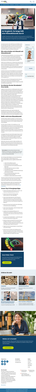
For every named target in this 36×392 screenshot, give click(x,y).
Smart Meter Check (30, 76)
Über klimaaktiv (17, 360)
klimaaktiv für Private (6, 4)
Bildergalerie (30, 364)
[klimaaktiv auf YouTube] (5, 364)
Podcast (29, 362)
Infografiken (30, 365)
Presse (29, 367)
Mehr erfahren (3, 385)
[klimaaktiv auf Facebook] (7, 361)
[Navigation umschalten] (33, 1)
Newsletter (29, 360)
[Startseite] (4, 2)
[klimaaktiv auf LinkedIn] (5, 361)
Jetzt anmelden (8, 347)
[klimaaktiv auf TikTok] (2, 364)
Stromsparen (17, 4)
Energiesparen (12, 4)
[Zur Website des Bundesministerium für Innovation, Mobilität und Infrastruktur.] (23, 371)
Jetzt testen (7, 262)
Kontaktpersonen (18, 362)
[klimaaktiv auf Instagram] (2, 361)
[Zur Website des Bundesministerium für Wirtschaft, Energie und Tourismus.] (31, 371)
